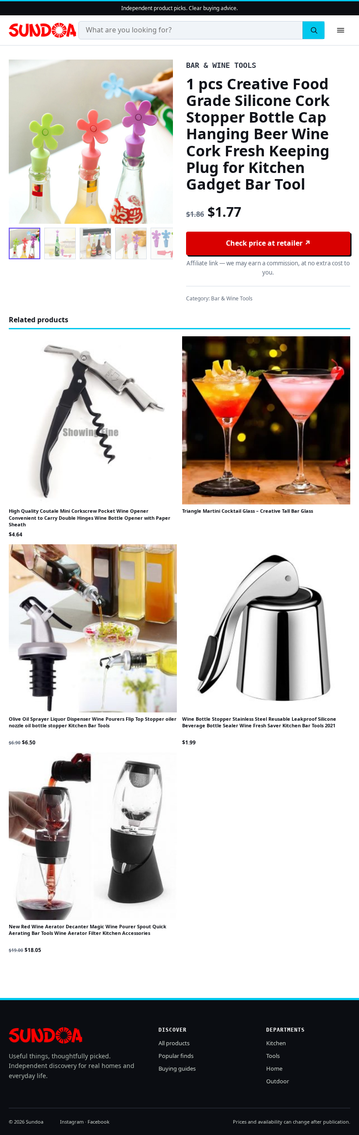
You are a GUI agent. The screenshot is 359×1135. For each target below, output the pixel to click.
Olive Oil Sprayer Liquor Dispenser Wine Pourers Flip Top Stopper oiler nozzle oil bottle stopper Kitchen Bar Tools (92, 722)
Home (274, 1068)
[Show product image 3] (95, 243)
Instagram (72, 1121)
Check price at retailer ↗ (268, 243)
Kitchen (276, 1043)
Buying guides (177, 1068)
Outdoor (277, 1081)
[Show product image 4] (131, 243)
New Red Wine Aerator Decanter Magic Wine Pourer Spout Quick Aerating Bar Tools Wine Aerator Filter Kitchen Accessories (87, 929)
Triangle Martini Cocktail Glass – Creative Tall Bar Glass (247, 511)
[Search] (313, 30)
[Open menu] (340, 30)
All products (174, 1043)
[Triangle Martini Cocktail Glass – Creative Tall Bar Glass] (266, 420)
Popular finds (176, 1056)
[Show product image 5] (166, 243)
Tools (273, 1056)
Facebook (98, 1121)
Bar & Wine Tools (232, 298)
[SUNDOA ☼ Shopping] (42, 30)
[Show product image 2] (60, 243)
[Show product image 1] (24, 243)
